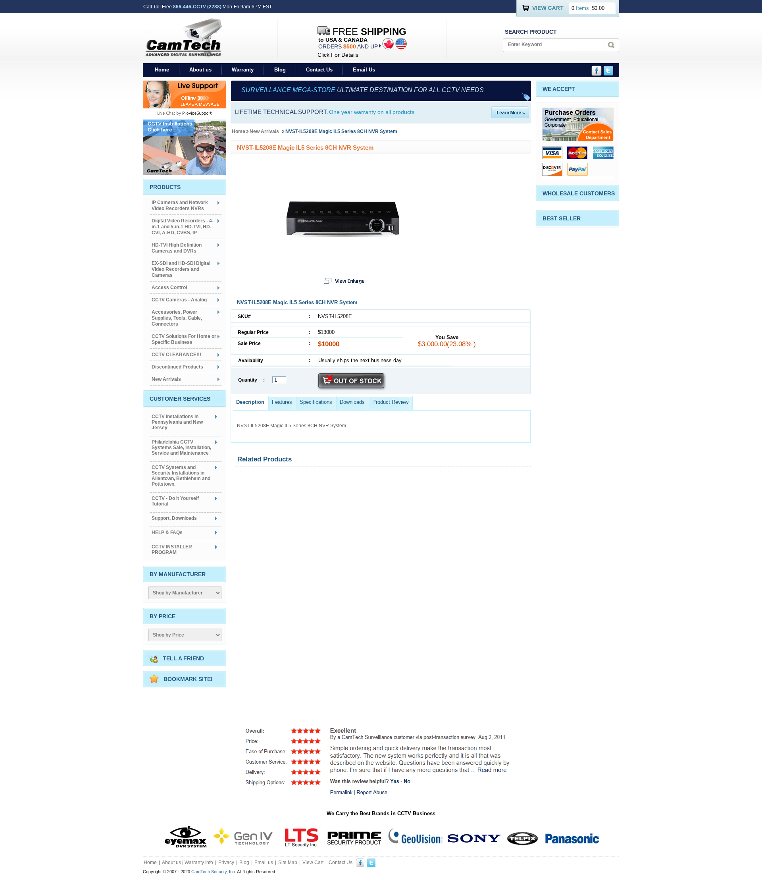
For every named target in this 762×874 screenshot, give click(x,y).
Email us (263, 862)
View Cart (312, 862)
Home (162, 70)
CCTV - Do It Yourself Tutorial (175, 501)
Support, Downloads (174, 518)
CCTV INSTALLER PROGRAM (172, 549)
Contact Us (319, 70)
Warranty (243, 70)
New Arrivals (265, 131)
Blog (280, 70)
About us (200, 70)
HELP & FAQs (167, 532)
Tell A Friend (183, 658)
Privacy (226, 862)
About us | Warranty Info (187, 862)
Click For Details (338, 55)
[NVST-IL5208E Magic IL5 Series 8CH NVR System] (343, 235)
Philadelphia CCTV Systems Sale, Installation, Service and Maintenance (181, 447)
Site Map (287, 862)
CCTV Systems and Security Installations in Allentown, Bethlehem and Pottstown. (181, 476)
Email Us (364, 70)
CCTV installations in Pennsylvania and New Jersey (177, 422)
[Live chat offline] (184, 106)
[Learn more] (510, 116)
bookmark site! (188, 679)
